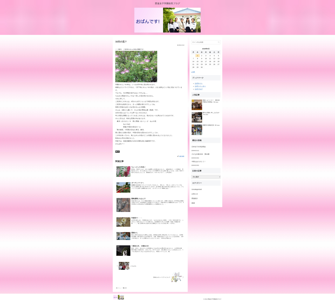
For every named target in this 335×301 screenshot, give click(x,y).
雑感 (118, 151)
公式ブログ (199, 89)
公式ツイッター (200, 86)
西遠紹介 (195, 198)
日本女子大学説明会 (199, 147)
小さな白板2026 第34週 (200, 154)
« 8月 (193, 72)
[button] (218, 42)
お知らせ (195, 194)
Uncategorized (197, 189)
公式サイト (199, 83)
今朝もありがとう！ (199, 161)
